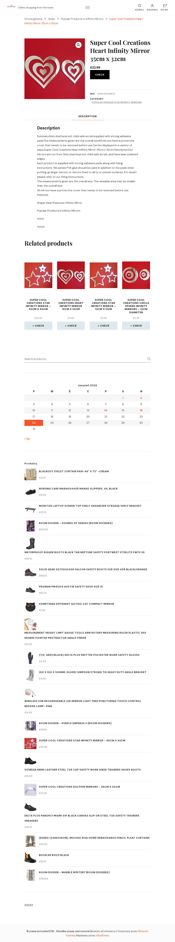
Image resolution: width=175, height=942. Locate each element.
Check (99, 74)
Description (87, 116)
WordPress (102, 935)
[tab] (87, 116)
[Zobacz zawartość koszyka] (164, 6)
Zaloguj (152, 9)
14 (105, 410)
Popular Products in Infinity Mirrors (117, 102)
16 (141, 410)
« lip (27, 439)
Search (148, 358)
